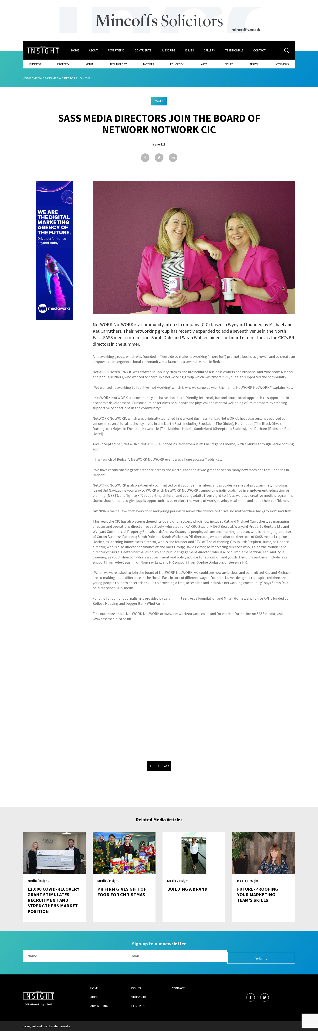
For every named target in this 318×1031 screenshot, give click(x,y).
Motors (148, 64)
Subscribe (168, 50)
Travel (254, 64)
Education (177, 64)
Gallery (209, 50)
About (93, 50)
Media (89, 64)
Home (75, 50)
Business (35, 64)
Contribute (143, 50)
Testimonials (234, 50)
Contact (259, 50)
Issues (189, 50)
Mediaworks (62, 1026)
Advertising (116, 50)
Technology (118, 64)
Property (63, 64)
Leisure (228, 64)
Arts (204, 64)
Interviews (282, 64)
